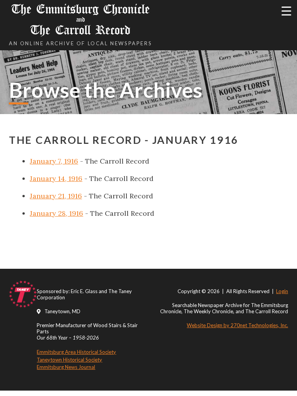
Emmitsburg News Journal (66, 367)
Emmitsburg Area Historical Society (76, 352)
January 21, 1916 (56, 195)
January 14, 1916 (56, 178)
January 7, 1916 (54, 161)
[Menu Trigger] (286, 10)
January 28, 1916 (56, 213)
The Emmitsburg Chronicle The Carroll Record (81, 19)
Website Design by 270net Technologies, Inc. (237, 325)
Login (282, 291)
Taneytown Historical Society (69, 360)
